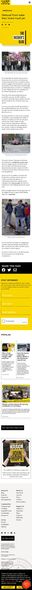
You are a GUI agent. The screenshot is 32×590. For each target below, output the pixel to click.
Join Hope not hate (8, 538)
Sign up (3, 526)
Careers (19, 495)
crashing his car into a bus (20, 162)
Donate (18, 520)
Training (4, 508)
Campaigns (5, 524)
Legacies (19, 515)
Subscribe (19, 517)
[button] (29, 2)
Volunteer (19, 508)
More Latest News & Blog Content (12, 428)
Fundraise (19, 511)
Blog (2, 493)
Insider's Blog (7, 10)
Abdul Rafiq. (12, 194)
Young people (5, 506)
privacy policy (10, 581)
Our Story (19, 493)
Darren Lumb (16, 183)
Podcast (4, 495)
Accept (8, 587)
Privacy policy (21, 502)
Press (18, 497)
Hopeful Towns (6, 511)
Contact (19, 499)
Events (3, 522)
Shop (18, 513)
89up (8, 568)
